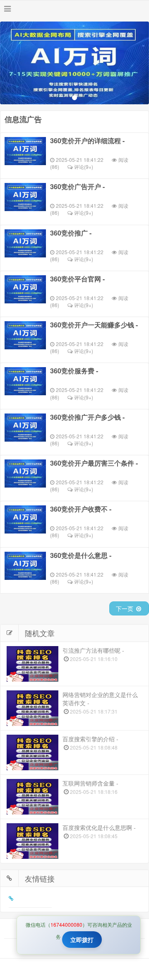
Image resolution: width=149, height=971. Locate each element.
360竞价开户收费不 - (80, 509)
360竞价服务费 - (74, 371)
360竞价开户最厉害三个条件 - (94, 463)
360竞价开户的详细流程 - (87, 140)
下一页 (125, 608)
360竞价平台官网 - (77, 279)
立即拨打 (82, 939)
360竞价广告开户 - (77, 186)
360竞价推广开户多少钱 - (87, 417)
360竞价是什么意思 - (80, 555)
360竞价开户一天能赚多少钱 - (94, 325)
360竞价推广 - (70, 233)
